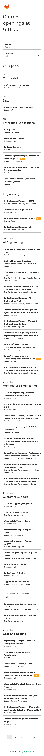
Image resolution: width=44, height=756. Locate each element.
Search (8, 44)
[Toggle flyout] (38, 55)
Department (10, 53)
